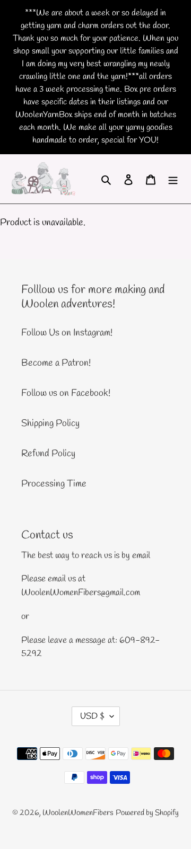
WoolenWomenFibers (78, 813)
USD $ (92, 716)
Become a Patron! (56, 363)
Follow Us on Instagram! (66, 332)
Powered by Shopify (147, 813)
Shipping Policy (50, 423)
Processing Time (53, 483)
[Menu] (173, 178)
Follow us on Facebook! (65, 393)
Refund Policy (48, 453)
